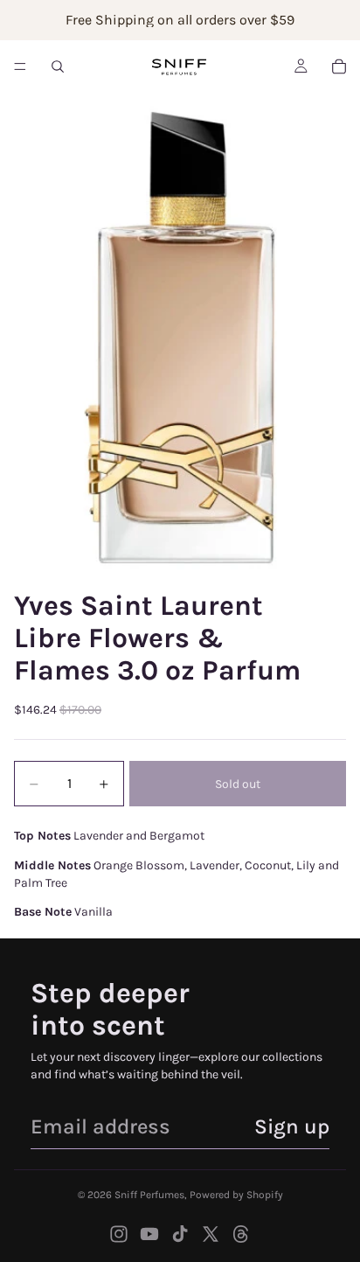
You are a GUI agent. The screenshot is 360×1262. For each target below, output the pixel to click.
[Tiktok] (180, 1234)
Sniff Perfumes (149, 1195)
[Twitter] (210, 1234)
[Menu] (20, 66)
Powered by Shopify (236, 1195)
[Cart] (339, 66)
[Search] (57, 66)
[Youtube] (149, 1234)
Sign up (291, 1126)
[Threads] (241, 1234)
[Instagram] (118, 1234)
